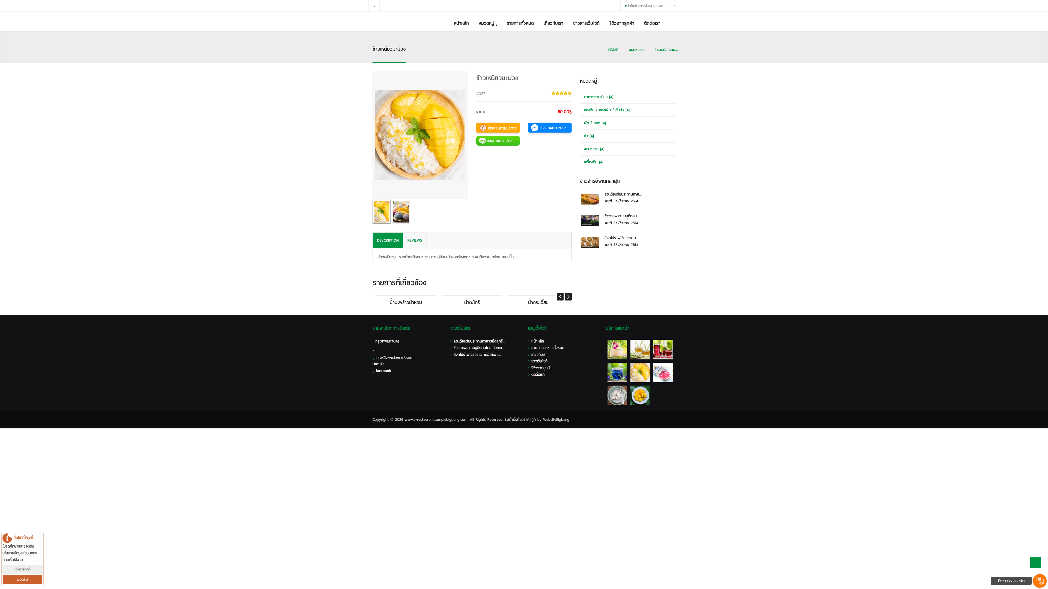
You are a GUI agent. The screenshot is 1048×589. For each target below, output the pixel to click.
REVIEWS (414, 240)
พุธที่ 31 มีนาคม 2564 (621, 201)
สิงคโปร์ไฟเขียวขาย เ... (621, 238)
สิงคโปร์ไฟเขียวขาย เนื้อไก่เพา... (477, 354)
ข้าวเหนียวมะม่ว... (667, 50)
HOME (613, 50)
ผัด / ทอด (595, 123)
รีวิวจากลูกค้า (621, 23)
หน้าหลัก (461, 23)
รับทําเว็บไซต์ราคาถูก (520, 419)
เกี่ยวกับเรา (553, 23)
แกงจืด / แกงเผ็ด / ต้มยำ (607, 110)
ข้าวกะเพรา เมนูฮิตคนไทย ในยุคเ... (479, 348)
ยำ (589, 136)
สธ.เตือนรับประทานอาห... (623, 194)
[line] (384, 5)
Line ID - (380, 364)
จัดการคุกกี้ (22, 569)
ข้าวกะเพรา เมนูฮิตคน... (622, 216)
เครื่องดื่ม (593, 162)
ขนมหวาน (636, 50)
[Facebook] (373, 5)
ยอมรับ (22, 579)
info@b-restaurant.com (647, 5)
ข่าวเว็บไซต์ (539, 361)
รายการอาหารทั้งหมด (547, 348)
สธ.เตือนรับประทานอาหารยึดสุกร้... (479, 341)
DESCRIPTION (388, 240)
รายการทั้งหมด (520, 23)
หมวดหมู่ (486, 23)
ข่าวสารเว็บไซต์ (586, 23)
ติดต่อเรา (652, 23)
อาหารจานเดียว (598, 97)
